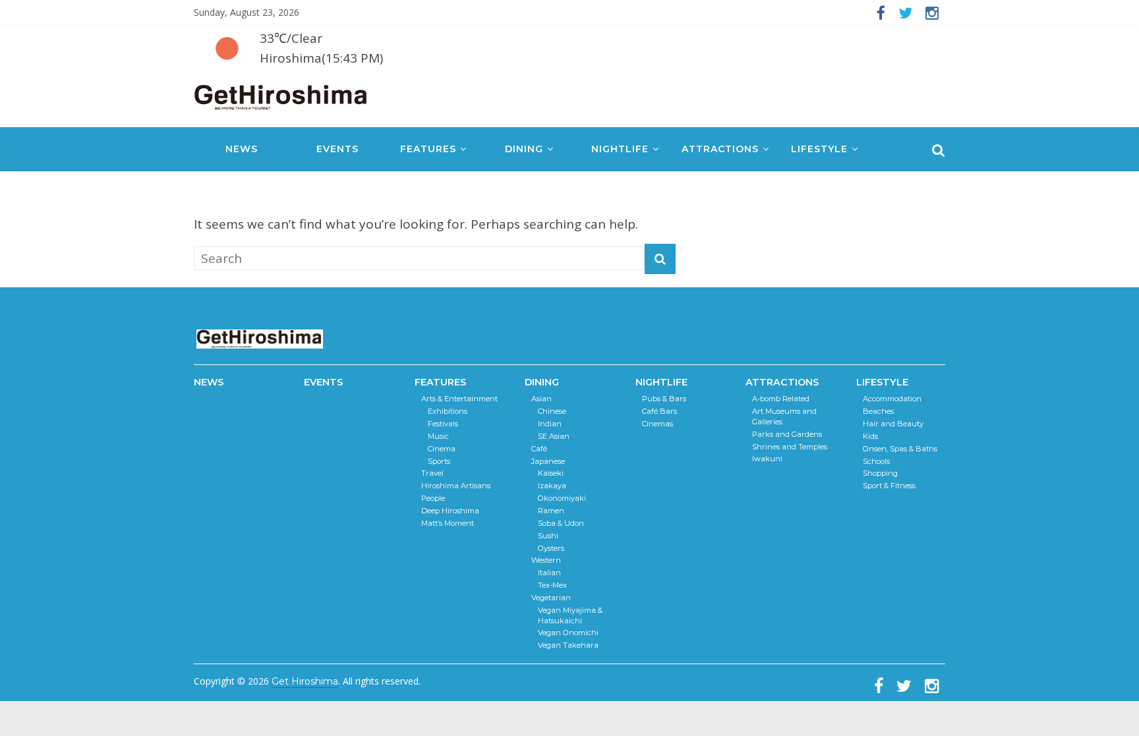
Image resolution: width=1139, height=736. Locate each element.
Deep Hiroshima (450, 510)
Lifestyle (819, 149)
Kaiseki (551, 473)
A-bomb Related (780, 398)
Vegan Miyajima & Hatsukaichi (570, 615)
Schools (876, 461)
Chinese (552, 411)
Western (546, 560)
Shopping (880, 473)
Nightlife (620, 149)
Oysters (551, 548)
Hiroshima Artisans (455, 485)
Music (438, 436)
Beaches (878, 411)
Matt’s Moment (447, 523)
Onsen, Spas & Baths (900, 448)
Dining (524, 149)
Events (337, 149)
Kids (870, 436)
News (241, 149)
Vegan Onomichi (568, 632)
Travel (432, 473)
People (433, 498)
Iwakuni (767, 458)
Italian (549, 572)
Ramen (551, 510)
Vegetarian (551, 597)
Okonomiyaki (562, 498)
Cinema (441, 448)
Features (428, 149)
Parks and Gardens (787, 434)
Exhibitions (447, 411)
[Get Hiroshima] (281, 94)
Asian (541, 398)
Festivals (443, 423)
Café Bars (659, 411)
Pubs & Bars (664, 398)
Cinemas (657, 423)
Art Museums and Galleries (784, 416)
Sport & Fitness (889, 485)
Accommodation (892, 398)
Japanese (548, 461)
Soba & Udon (561, 523)
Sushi (548, 535)
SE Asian (554, 436)
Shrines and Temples (789, 446)
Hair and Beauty (893, 423)
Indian (550, 423)
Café (539, 448)
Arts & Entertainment (459, 398)
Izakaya (552, 485)
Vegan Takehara (568, 645)
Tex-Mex (552, 585)
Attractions (720, 149)
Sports (439, 461)
